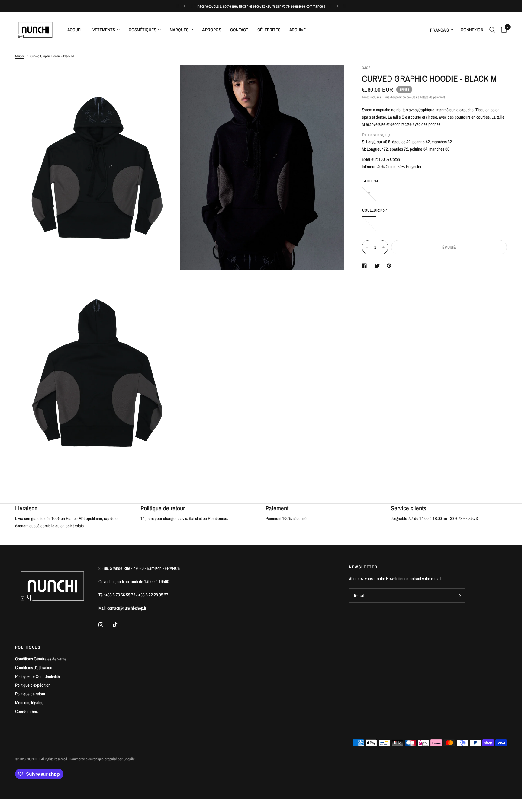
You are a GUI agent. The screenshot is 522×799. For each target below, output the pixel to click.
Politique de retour (30, 694)
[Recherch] (492, 29)
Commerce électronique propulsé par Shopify (101, 759)
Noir (369, 223)
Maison (19, 56)
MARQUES (179, 30)
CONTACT (239, 30)
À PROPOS (211, 30)
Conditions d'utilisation (33, 667)
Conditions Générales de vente (40, 659)
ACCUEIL (75, 30)
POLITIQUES (27, 647)
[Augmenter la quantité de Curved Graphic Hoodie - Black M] (383, 247)
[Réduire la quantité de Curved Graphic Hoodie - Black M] (366, 247)
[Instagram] (105, 624)
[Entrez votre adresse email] (459, 595)
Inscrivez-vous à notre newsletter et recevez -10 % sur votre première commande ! (261, 6)
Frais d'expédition (394, 97)
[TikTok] (119, 624)
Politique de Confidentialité (37, 676)
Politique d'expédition (32, 685)
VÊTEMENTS (103, 30)
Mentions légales (29, 702)
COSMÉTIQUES (142, 30)
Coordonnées (26, 711)
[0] (502, 29)
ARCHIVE (297, 30)
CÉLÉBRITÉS (268, 30)
